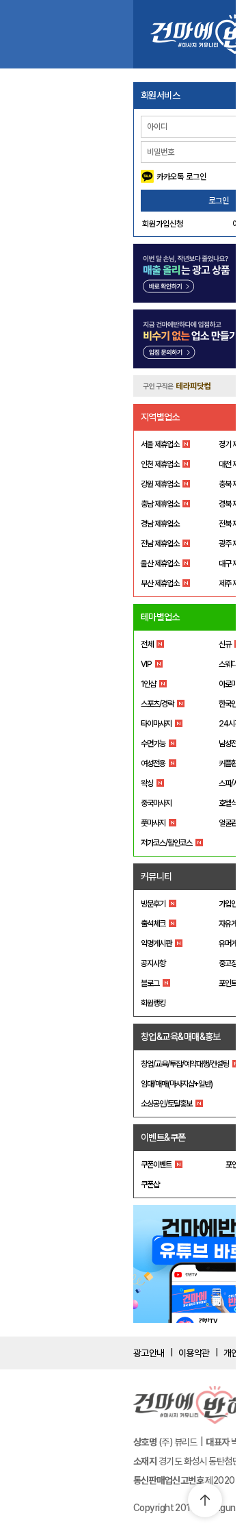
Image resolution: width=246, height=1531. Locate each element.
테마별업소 (160, 616)
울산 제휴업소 (160, 563)
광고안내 (149, 1352)
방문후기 (153, 904)
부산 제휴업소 (160, 583)
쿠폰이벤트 (156, 1164)
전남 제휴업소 (160, 543)
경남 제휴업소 (160, 524)
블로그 (150, 983)
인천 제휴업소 (160, 464)
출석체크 (153, 923)
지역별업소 (160, 417)
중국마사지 (156, 803)
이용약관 (194, 1352)
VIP (146, 664)
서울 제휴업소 (160, 444)
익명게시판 (156, 943)
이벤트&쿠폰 (163, 1137)
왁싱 (147, 783)
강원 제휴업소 (160, 484)
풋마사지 (153, 823)
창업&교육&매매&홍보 (181, 1036)
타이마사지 (156, 724)
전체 (147, 644)
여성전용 (153, 763)
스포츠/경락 (157, 704)
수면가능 (153, 743)
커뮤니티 (156, 876)
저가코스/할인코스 (166, 843)
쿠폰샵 (150, 1184)
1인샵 (148, 684)
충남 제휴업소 (160, 504)
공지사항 (153, 963)
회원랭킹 (153, 1003)
